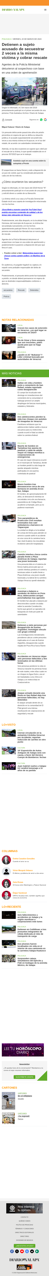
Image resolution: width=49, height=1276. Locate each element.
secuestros (8, 290)
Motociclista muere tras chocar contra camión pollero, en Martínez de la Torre (24, 255)
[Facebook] (12, 1251)
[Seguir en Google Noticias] (45, 120)
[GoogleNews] (27, 1251)
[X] (17, 1251)
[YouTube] (22, 1251)
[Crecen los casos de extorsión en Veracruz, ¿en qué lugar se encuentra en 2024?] (9, 329)
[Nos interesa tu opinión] (24, 1208)
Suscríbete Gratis (24, 1077)
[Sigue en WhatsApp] (41, 120)
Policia (6, 296)
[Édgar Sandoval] (6, 895)
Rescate (21, 290)
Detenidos (34, 290)
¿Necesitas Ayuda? (24, 1246)
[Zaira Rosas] (6, 883)
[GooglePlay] (37, 1251)
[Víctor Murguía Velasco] (6, 871)
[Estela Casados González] (6, 859)
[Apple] (32, 1251)
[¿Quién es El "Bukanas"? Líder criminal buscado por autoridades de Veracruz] (9, 355)
